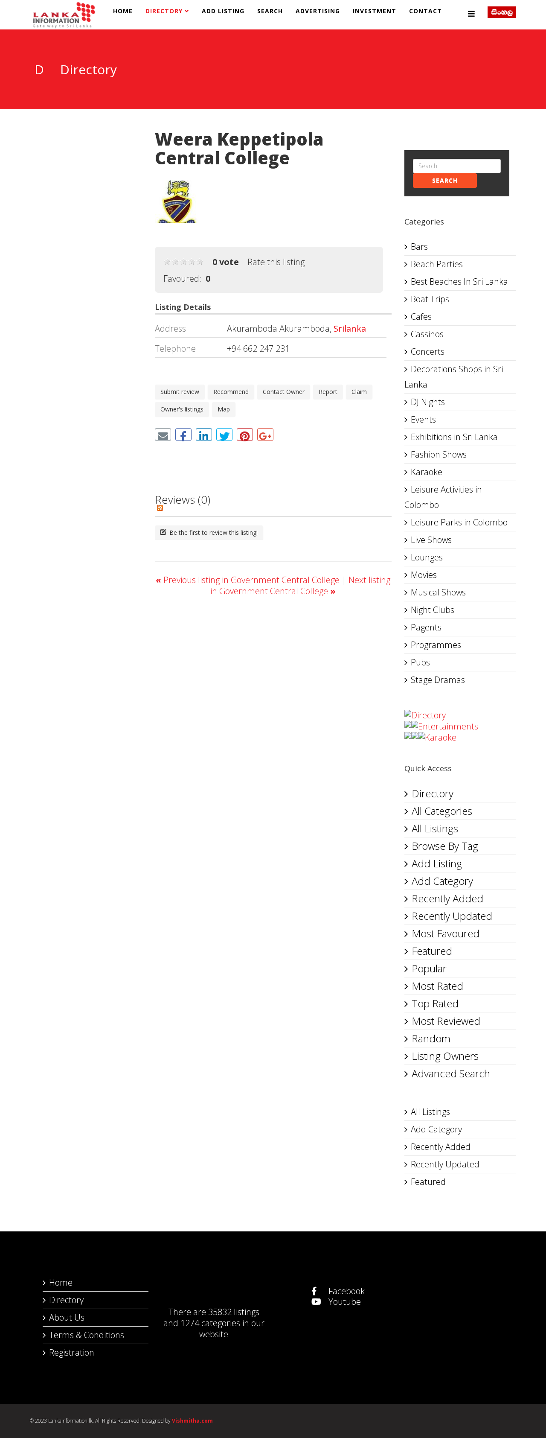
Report (328, 392)
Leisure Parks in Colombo (459, 522)
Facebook (345, 1291)
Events (423, 419)
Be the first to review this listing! (213, 532)
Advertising (318, 11)
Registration (71, 1352)
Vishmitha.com (192, 1420)
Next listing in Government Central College (300, 585)
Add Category (442, 881)
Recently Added (447, 898)
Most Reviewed (446, 1021)
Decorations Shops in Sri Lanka (453, 376)
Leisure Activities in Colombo (443, 497)
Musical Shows (438, 592)
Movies (424, 574)
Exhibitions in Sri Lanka (454, 437)
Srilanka (350, 328)
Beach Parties (437, 264)
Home (123, 11)
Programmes (436, 644)
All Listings (435, 828)
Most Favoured (445, 933)
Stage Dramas (438, 679)
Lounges (427, 557)
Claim (359, 392)
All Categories (442, 811)
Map (224, 409)
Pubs (420, 662)
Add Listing (223, 11)
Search (270, 11)
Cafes (421, 316)
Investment (374, 11)
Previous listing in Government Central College (249, 580)
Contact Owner (284, 392)
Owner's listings (181, 409)
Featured (432, 951)
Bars (419, 246)
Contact (425, 11)
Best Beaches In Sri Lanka (459, 281)
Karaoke (426, 472)
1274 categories (210, 1323)
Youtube (343, 1301)
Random (431, 1038)
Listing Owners (445, 1056)
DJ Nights (428, 402)
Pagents (426, 627)
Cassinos (427, 334)
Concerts (427, 351)
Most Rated (437, 986)
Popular (429, 968)
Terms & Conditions (86, 1335)
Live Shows (431, 539)
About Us (66, 1317)
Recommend (231, 392)
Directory (164, 11)
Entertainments (448, 726)
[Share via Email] (163, 434)
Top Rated (435, 1003)
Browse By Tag (445, 846)
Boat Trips (430, 299)
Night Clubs (432, 609)
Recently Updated (452, 916)
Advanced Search (451, 1073)
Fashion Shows (439, 454)
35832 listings (233, 1312)
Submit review (179, 392)
